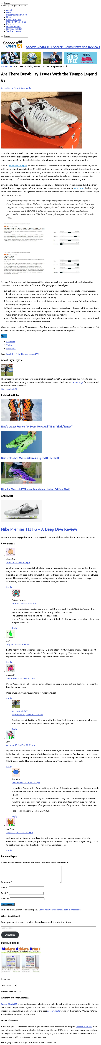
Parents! (10, 24)
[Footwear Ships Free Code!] (49, 62)
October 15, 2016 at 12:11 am (20, 745)
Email (4, 893)
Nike (10, 66)
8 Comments (25, 87)
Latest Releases (13, 19)
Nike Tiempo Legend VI (27, 354)
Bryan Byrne (7, 87)
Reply (9, 587)
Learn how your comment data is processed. (60, 909)
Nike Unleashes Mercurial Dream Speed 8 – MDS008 (30, 458)
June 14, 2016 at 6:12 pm (18, 562)
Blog (8, 12)
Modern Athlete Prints (16, 22)
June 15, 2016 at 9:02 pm (24, 603)
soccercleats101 (19, 711)
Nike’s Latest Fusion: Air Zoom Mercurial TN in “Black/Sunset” (37, 426)
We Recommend (14, 31)
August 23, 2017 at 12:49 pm (19, 832)
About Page (77, 382)
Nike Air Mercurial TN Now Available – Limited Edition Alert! (35, 489)
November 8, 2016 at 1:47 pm (26, 782)
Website (5, 898)
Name (4, 887)
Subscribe (10, 934)
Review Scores (13, 27)
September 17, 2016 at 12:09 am (27, 714)
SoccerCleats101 (14, 29)
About (9, 10)
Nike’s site (79, 188)
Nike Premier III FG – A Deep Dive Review (39, 529)
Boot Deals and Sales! (16, 15)
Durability (10, 354)
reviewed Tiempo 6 (18, 165)
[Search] (2, 3)
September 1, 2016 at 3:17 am (20, 678)
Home (9, 17)
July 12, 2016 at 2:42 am (17, 644)
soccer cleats (53, 1010)
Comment (6, 882)
